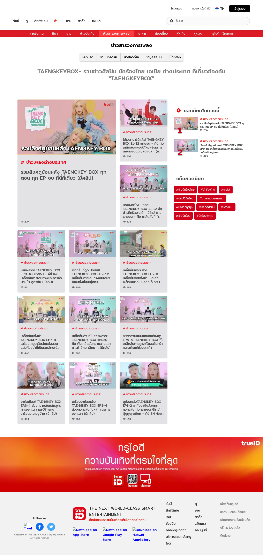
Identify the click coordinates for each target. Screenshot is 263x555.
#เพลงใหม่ (227, 207)
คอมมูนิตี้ (201, 530)
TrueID (25, 8)
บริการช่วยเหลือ (230, 527)
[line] (28, 527)
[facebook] (40, 527)
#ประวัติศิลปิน (207, 207)
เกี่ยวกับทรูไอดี (229, 503)
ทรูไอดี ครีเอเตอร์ (222, 33)
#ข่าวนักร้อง (183, 215)
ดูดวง (198, 33)
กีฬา (55, 33)
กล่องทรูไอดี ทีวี (201, 8)
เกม (68, 21)
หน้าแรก (87, 57)
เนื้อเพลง (174, 57)
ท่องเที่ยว (161, 33)
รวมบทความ (108, 57)
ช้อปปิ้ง (171, 523)
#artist (225, 189)
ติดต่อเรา (225, 535)
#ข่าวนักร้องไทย (185, 189)
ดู (27, 21)
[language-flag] (217, 8)
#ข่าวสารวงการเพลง (211, 198)
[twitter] (51, 527)
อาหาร (142, 33)
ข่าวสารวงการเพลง (116, 33)
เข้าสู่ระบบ (240, 8)
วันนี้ (16, 21)
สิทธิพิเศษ (41, 21)
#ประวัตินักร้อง (184, 198)
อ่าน (57, 21)
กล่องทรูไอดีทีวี (176, 530)
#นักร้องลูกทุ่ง (184, 207)
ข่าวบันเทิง (87, 33)
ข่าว (69, 33)
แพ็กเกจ (200, 523)
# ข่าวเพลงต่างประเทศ (43, 162)
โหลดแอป (176, 8)
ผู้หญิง (181, 33)
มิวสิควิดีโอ (131, 57)
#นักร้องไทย (208, 189)
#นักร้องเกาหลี (204, 215)
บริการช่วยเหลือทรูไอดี (178, 540)
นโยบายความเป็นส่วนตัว (235, 519)
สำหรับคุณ (36, 33)
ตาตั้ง (81, 21)
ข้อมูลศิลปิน (154, 57)
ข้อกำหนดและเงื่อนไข (233, 511)
